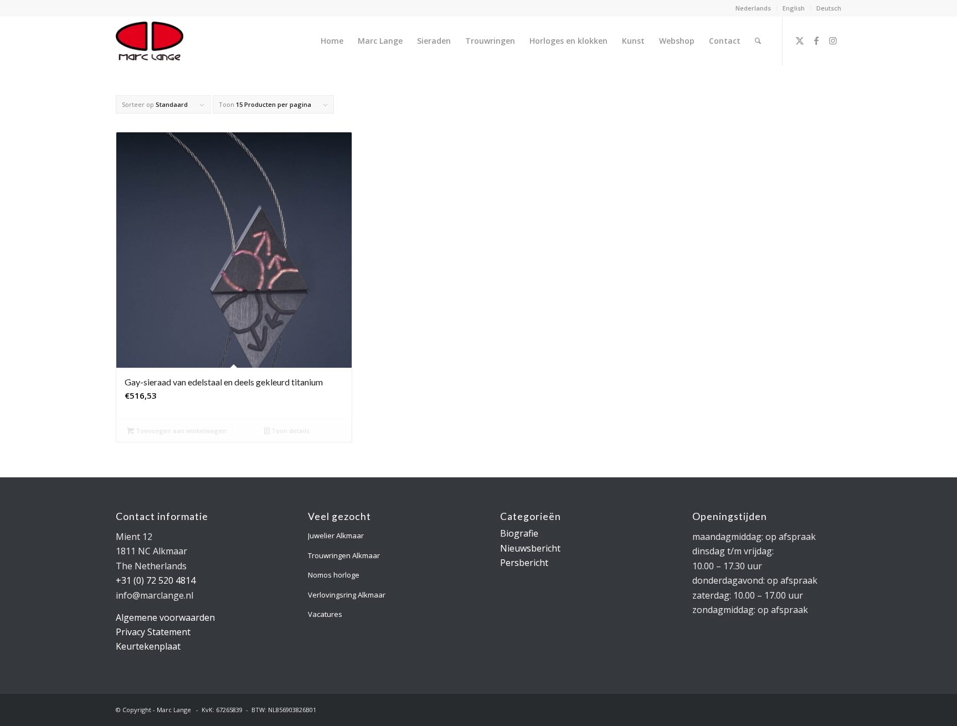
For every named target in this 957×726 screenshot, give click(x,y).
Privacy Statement (153, 632)
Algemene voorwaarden (165, 617)
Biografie (519, 533)
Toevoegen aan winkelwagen (180, 430)
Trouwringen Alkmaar (344, 555)
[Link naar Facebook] (816, 40)
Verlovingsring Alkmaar (346, 595)
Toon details (290, 430)
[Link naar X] (799, 40)
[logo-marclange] (149, 41)
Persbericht (524, 563)
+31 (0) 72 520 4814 (155, 580)
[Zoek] (758, 41)
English (794, 8)
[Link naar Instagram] (833, 40)
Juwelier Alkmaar (336, 535)
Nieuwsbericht (530, 548)
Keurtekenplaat (148, 646)
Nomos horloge (333, 575)
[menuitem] (753, 8)
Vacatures (325, 614)
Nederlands (753, 8)
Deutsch (828, 8)
